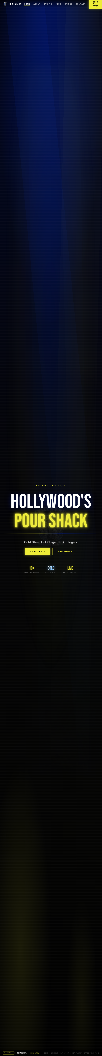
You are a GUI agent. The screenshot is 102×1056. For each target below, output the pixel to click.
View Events (37, 551)
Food (58, 4)
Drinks (68, 4)
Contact (81, 4)
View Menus (64, 551)
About (37, 4)
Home (27, 4)
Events (48, 4)
